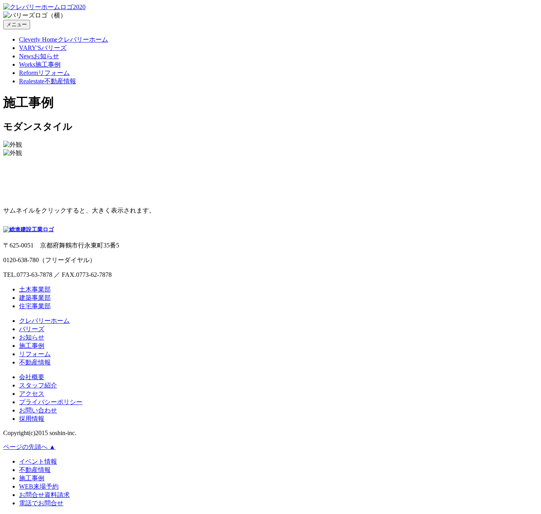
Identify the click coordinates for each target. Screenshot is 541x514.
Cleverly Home (63, 39)
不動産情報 (35, 362)
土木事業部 (35, 289)
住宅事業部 (35, 306)
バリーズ (31, 329)
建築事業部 (35, 297)
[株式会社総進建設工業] (28, 228)
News (39, 56)
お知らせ (31, 337)
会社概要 (31, 377)
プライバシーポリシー (50, 402)
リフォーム (35, 354)
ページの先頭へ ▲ (29, 446)
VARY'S (43, 47)
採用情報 (31, 418)
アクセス (31, 393)
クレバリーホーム (44, 320)
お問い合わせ (38, 410)
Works (40, 64)
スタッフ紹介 (38, 385)
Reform (44, 72)
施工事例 (31, 345)
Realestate (47, 81)
